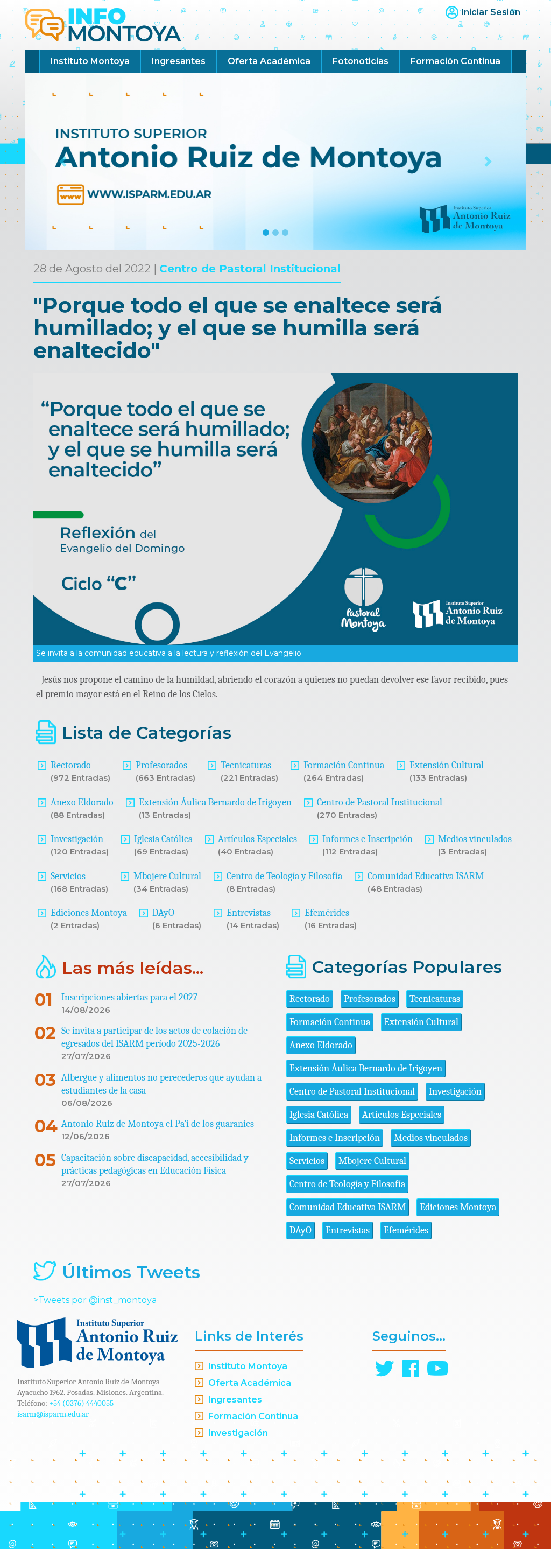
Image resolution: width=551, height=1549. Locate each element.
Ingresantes (179, 61)
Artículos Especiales (257, 839)
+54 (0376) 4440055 (81, 1403)
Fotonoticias (360, 61)
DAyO (163, 913)
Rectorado (71, 765)
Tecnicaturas (246, 765)
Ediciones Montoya (89, 913)
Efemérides (327, 913)
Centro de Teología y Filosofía (284, 876)
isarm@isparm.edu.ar (53, 1414)
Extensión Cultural (446, 765)
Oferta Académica (269, 61)
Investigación (77, 839)
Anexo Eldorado (82, 802)
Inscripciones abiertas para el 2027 (129, 997)
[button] (63, 161)
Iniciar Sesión (490, 12)
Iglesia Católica (163, 839)
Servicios (68, 876)
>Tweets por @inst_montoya (95, 1300)
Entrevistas (249, 913)
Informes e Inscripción (367, 839)
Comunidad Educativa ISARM (426, 876)
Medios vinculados (475, 839)
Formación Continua (455, 61)
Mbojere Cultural (167, 876)
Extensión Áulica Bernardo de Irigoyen (215, 802)
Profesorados (161, 765)
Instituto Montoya (90, 61)
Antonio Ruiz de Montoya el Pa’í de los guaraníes (157, 1124)
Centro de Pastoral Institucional (250, 268)
